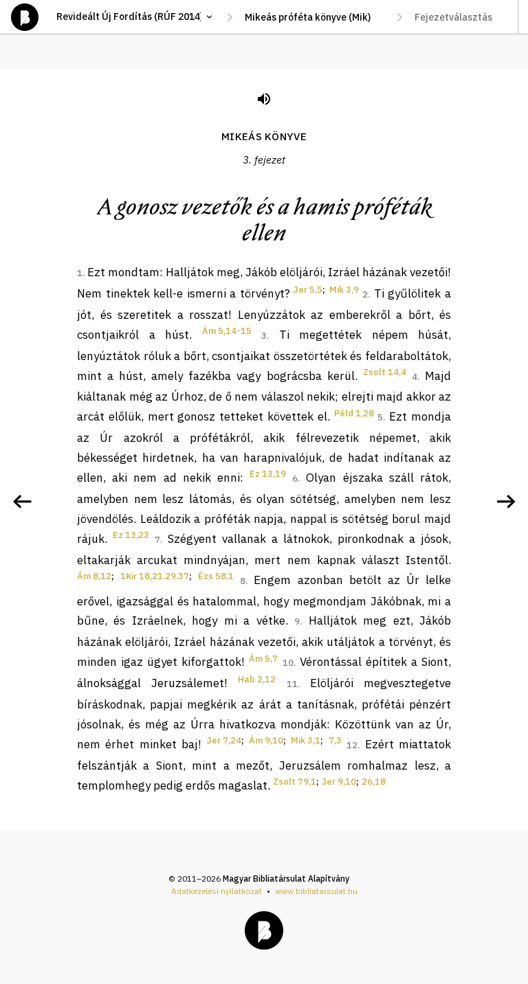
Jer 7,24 (224, 740)
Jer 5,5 (308, 289)
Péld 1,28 (354, 413)
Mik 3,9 (344, 289)
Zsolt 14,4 (384, 372)
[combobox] (314, 17)
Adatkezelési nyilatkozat (216, 891)
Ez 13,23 (131, 535)
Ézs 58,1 (216, 576)
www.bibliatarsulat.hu (316, 891)
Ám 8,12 (94, 576)
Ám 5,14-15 (227, 331)
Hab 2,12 (257, 679)
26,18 (374, 781)
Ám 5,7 (263, 658)
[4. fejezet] (506, 502)
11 (292, 684)
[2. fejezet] (22, 502)
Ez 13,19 (268, 474)
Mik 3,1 (305, 740)
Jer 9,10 (339, 781)
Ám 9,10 (266, 740)
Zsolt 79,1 (294, 781)
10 (288, 663)
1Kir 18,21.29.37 (154, 576)
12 (352, 745)
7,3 (335, 740)
